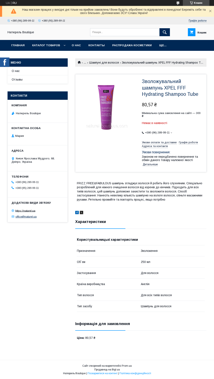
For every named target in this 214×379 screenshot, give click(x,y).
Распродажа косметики (132, 45)
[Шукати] (164, 32)
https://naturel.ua (25, 210)
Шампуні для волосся (104, 62)
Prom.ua (127, 365)
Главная (18, 45)
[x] (81, 213)
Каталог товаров (46, 45)
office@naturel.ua (26, 216)
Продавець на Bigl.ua (107, 369)
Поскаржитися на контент (102, 373)
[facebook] (77, 213)
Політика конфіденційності (135, 373)
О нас (76, 45)
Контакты (96, 45)
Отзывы (17, 79)
